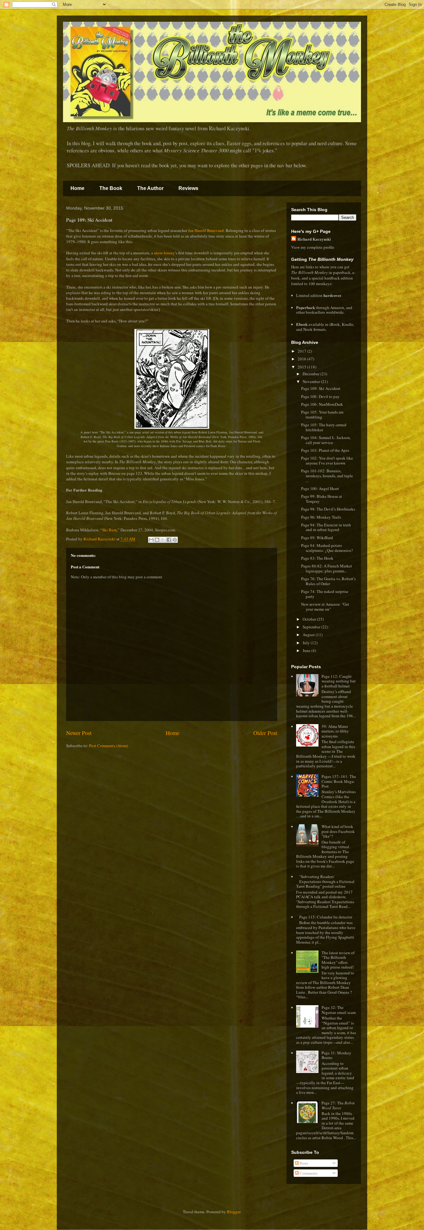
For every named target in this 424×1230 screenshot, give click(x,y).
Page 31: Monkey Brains (336, 1055)
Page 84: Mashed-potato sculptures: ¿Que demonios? (327, 548)
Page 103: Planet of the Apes (325, 450)
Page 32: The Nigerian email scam (339, 1010)
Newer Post (79, 733)
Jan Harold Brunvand (206, 230)
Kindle (347, 324)
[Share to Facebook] (169, 540)
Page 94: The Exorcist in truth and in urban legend (326, 527)
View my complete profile (312, 247)
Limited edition (318, 295)
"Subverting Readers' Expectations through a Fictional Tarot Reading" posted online (325, 881)
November (312, 381)
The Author (150, 188)
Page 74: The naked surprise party (324, 594)
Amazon (337, 307)
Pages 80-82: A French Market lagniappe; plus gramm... (326, 568)
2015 (302, 367)
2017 (302, 351)
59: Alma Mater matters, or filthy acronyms (335, 731)
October (310, 619)
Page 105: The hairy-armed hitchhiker (323, 427)
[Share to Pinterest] (175, 540)
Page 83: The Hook (317, 558)
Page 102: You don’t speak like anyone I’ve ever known (327, 460)
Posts (303, 1163)
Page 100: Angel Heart (320, 488)
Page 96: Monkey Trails (321, 517)
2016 (302, 359)
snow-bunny (164, 253)
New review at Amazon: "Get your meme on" (325, 606)
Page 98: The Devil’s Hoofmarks (328, 509)
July (307, 642)
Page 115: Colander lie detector (325, 917)
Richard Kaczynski (314, 239)
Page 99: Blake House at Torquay (321, 498)
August (309, 634)
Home (77, 188)
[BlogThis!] (157, 540)
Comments (308, 1173)
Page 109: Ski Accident (321, 388)
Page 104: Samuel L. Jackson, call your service (326, 440)
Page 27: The (338, 1105)
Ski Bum (109, 530)
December (311, 374)
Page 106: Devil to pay (320, 396)
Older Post (265, 733)
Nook (308, 329)
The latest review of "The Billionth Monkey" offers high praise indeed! (338, 960)
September (312, 627)
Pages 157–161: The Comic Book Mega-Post (339, 781)
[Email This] (151, 540)
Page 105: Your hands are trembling (322, 414)
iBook (334, 324)
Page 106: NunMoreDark (322, 404)
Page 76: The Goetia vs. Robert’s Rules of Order (328, 581)
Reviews (188, 188)
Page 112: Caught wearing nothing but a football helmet (339, 681)
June (307, 650)
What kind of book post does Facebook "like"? (338, 831)
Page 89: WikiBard (317, 537)
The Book (110, 188)
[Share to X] (163, 540)
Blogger (233, 1211)
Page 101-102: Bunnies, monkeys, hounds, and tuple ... (327, 475)
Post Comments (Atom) (108, 745)
